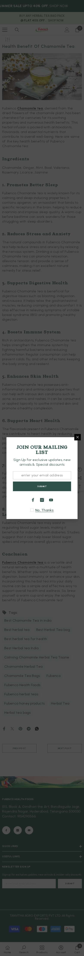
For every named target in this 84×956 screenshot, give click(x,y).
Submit (42, 486)
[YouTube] (51, 499)
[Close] (77, 437)
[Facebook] (32, 499)
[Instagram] (42, 499)
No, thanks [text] (44, 510)
